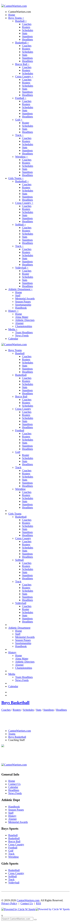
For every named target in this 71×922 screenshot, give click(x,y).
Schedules (27, 30)
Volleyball (21, 267)
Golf (18, 119)
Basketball (22, 42)
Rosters (26, 27)
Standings (27, 36)
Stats (24, 33)
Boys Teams (16, 17)
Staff (17, 295)
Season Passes (23, 301)
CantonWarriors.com (19, 11)
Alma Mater (21, 317)
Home (11, 14)
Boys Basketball (15, 702)
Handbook (21, 307)
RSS (38, 903)
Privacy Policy (9, 903)
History (13, 310)
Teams (11, 733)
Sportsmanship (23, 304)
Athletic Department (20, 289)
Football (20, 98)
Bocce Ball (22, 64)
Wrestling (21, 156)
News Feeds (22, 335)
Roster (25, 122)
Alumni (19, 323)
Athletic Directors (24, 320)
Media (12, 329)
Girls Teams (16, 178)
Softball (20, 224)
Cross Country (24, 76)
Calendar (13, 338)
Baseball (21, 21)
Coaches (26, 24)
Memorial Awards (25, 298)
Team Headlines (24, 332)
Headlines (27, 39)
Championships (23, 326)
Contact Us (14, 784)
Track (19, 135)
